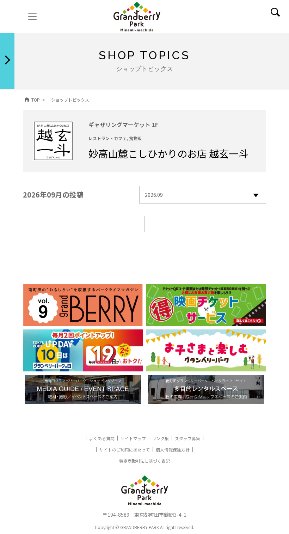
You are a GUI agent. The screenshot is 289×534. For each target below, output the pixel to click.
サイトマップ (133, 438)
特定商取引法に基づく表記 (144, 461)
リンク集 (160, 438)
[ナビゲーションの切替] (32, 16)
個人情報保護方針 (173, 450)
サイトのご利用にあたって (124, 450)
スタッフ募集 (187, 438)
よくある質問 (102, 438)
